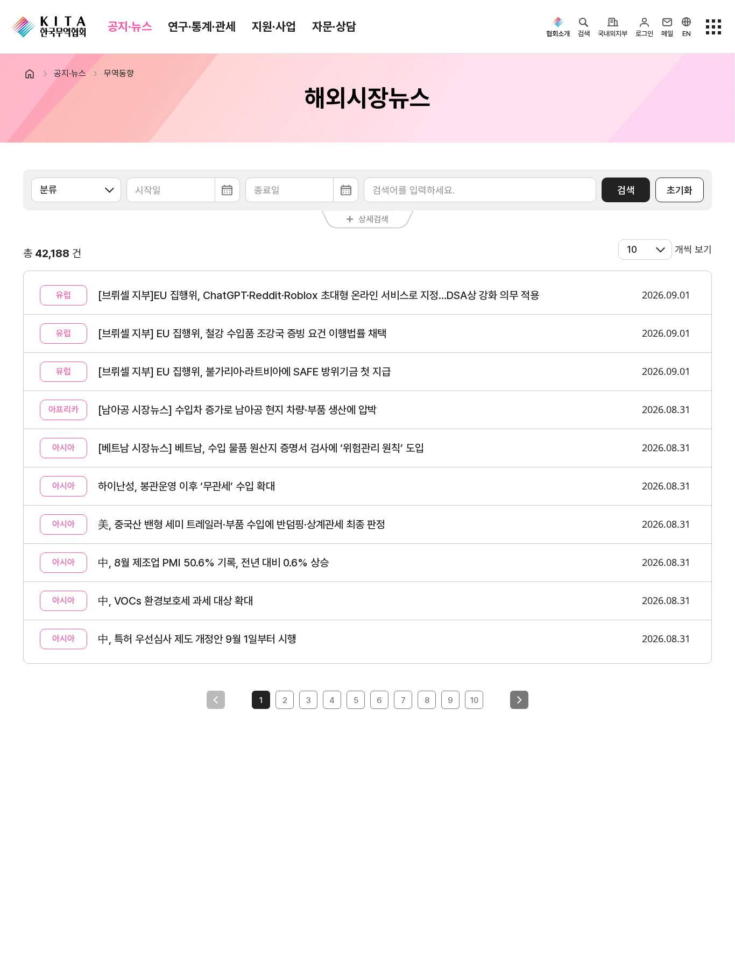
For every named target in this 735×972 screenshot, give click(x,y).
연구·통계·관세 (202, 26)
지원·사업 (274, 26)
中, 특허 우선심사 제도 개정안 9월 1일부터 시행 (197, 639)
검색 (625, 190)
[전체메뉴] (713, 27)
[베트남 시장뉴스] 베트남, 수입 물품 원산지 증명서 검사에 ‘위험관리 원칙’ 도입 (261, 448)
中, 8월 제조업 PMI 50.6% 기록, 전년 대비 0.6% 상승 (213, 562)
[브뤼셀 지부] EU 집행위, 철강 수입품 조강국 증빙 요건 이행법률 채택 (242, 333)
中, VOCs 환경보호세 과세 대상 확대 (175, 600)
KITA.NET (48, 27)
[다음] (519, 700)
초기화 (679, 190)
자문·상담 (334, 26)
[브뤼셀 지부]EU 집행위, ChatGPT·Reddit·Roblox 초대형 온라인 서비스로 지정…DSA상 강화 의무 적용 (318, 295)
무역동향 (119, 73)
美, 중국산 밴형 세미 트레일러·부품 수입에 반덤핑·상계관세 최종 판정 (241, 524)
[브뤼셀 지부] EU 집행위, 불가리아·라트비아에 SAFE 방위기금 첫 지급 (244, 371)
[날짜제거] (183, 190)
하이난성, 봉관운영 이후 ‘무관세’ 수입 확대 (186, 486)
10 (474, 700)
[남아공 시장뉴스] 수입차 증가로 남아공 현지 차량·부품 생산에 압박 (237, 409)
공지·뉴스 (130, 26)
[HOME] (34, 73)
